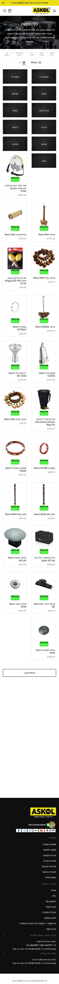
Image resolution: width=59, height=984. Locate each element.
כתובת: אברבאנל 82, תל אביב (44, 959)
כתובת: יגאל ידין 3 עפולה (46, 941)
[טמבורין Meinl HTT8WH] (15, 307)
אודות (53, 890)
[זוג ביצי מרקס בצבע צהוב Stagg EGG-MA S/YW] (15, 258)
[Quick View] (11, 176)
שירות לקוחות (49, 855)
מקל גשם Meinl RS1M (15, 514)
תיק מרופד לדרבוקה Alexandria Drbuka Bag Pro (45, 422)
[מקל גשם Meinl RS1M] (15, 494)
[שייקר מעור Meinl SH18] (15, 584)
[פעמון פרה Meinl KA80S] (44, 353)
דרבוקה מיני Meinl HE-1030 (17, 374)
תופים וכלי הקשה (19, 54)
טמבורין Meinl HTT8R (44, 468)
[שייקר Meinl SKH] (44, 215)
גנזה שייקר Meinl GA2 (15, 234)
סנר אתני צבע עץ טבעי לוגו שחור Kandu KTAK (15, 188)
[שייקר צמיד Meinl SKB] (15, 399)
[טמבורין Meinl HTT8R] (44, 448)
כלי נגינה (32, 54)
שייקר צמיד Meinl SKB (15, 419)
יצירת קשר (51, 929)
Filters (34, 62)
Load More (29, 672)
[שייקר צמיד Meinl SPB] (44, 258)
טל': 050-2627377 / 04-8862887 (41, 945)
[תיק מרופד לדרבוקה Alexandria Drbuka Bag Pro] (44, 399)
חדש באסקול (50, 918)
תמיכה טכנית (49, 861)
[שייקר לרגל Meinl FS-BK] (44, 584)
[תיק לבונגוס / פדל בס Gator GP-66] (44, 538)
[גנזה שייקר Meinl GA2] (15, 215)
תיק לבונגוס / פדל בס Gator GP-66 (45, 559)
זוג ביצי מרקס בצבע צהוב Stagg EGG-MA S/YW (15, 281)
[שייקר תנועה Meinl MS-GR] (15, 538)
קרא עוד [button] (29, 41)
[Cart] (9, 11)
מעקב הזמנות (49, 849)
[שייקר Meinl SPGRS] (44, 307)
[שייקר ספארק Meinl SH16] (44, 630)
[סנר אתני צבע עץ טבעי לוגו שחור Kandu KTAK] (15, 166)
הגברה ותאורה (49, 912)
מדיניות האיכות (49, 866)
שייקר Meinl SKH (46, 234)
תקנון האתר (50, 877)
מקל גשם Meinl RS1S (44, 514)
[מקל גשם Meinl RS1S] (44, 494)
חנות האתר (41, 54)
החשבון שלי (50, 901)
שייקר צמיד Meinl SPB (44, 278)
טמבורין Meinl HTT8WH (19, 328)
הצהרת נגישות (49, 872)
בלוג (54, 895)
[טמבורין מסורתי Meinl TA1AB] (15, 448)
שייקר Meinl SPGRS (45, 326)
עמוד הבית (52, 54)
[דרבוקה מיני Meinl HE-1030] (15, 353)
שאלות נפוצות (49, 844)
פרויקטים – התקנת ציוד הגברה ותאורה (37, 923)
